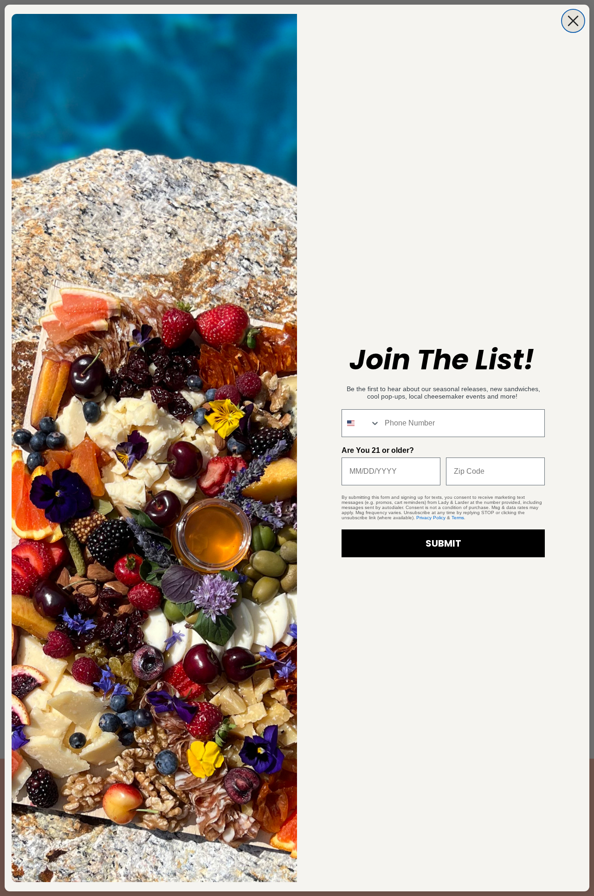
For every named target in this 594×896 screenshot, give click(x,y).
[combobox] (361, 423)
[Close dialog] (573, 20)
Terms (458, 517)
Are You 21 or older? (378, 450)
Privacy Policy (431, 517)
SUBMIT (443, 543)
